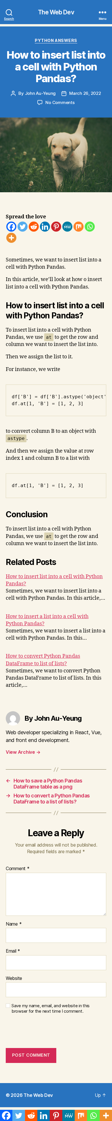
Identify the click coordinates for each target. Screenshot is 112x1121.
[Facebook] (11, 227)
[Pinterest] (56, 227)
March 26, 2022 (85, 93)
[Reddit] (34, 227)
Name (14, 924)
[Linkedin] (45, 227)
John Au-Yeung (40, 93)
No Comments (59, 102)
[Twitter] (23, 227)
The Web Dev (56, 12)
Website (14, 978)
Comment (18, 868)
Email (13, 951)
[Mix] (79, 227)
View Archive (23, 752)
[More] (11, 238)
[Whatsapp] (90, 227)
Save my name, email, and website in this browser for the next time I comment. (50, 1008)
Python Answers (56, 40)
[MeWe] (67, 227)
